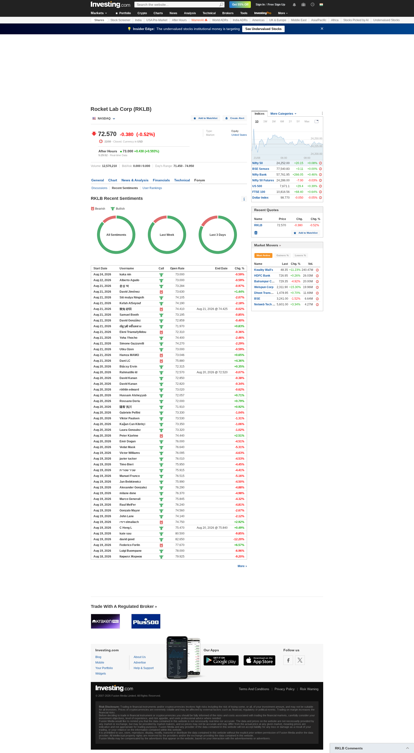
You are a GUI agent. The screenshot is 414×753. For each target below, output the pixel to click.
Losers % (300, 255)
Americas (258, 20)
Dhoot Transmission (268, 293)
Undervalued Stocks (386, 20)
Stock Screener (120, 20)
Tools (243, 13)
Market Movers (266, 245)
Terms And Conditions (254, 689)
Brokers (228, 13)
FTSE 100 (258, 192)
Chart (112, 180)
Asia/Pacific (318, 20)
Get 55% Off (240, 4)
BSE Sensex (260, 169)
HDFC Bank (262, 275)
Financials (161, 180)
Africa (335, 20)
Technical (209, 13)
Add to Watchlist (207, 118)
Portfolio (125, 13)
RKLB (258, 225)
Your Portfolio (104, 668)
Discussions (99, 188)
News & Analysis (135, 180)
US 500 (257, 186)
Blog (98, 657)
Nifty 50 (257, 163)
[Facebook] (288, 660)
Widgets (100, 673)
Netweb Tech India (266, 304)
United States (239, 134)
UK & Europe (277, 20)
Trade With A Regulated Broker (122, 606)
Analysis (190, 13)
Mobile (99, 662)
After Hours (179, 20)
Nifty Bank (259, 174)
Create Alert (237, 118)
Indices (259, 113)
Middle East (298, 20)
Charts (158, 13)
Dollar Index (260, 197)
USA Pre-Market (156, 20)
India (138, 20)
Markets (97, 13)
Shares (99, 20)
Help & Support (144, 668)
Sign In (260, 4)
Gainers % (282, 255)
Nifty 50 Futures (263, 180)
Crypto (142, 13)
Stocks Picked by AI (355, 20)
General (97, 180)
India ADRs (240, 20)
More (241, 566)
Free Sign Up (276, 4)
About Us (140, 657)
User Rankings (152, 188)
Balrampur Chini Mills (268, 281)
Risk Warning (309, 689)
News (173, 13)
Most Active (263, 255)
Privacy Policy (285, 689)
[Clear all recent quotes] (256, 231)
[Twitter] (300, 660)
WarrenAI (197, 20)
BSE (257, 298)
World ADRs (220, 20)
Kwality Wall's (263, 270)
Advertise (140, 662)
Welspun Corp (263, 287)
